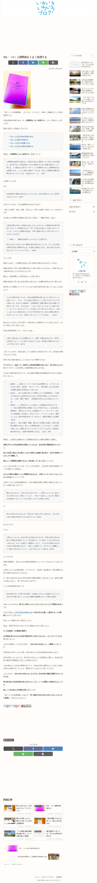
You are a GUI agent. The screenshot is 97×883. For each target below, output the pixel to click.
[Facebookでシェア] (23, 62)
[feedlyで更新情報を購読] (82, 282)
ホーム (37, 877)
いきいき (82, 271)
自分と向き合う (9, 740)
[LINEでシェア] (43, 62)
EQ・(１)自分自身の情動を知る (22, 136)
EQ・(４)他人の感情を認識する (22, 146)
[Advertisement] (48, 34)
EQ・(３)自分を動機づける (20, 143)
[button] (53, 62)
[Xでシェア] (13, 62)
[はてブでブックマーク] (33, 62)
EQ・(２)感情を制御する (19, 140)
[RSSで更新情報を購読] (85, 282)
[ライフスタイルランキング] (26, 706)
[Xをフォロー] (78, 282)
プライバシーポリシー (47, 877)
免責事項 (59, 877)
